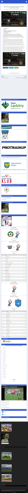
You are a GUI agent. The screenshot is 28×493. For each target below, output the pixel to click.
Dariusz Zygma (4, 350)
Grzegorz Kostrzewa (5, 366)
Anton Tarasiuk (4, 376)
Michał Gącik (4, 363)
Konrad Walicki (4, 371)
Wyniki (14, 381)
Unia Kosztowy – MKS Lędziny (5, 407)
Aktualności (13, 9)
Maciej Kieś (4, 361)
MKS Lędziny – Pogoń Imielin (5, 402)
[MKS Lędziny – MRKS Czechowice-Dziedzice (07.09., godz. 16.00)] (14, 19)
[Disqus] (1, 89)
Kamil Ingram (4, 353)
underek (7, 9)
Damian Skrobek (4, 374)
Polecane (18, 9)
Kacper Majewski (4, 356)
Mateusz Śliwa (4, 358)
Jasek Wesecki (4, 348)
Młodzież (16, 9)
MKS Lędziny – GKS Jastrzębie (5, 404)
